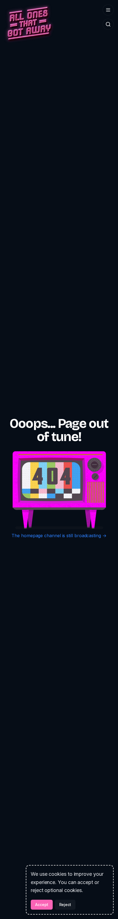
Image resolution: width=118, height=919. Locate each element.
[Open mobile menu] (108, 9)
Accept (41, 904)
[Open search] (108, 24)
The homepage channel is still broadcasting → (59, 535)
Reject (65, 904)
